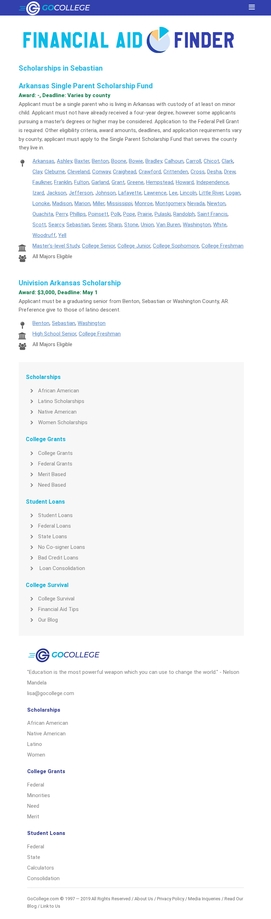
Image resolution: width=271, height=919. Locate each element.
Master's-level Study (55, 246)
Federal (35, 785)
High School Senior (54, 334)
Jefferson (81, 193)
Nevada (196, 203)
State (33, 857)
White (220, 224)
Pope (129, 214)
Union (147, 224)
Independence (212, 182)
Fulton (81, 182)
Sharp (115, 224)
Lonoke (41, 203)
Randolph (184, 214)
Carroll (193, 161)
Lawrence (155, 193)
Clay (37, 171)
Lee (173, 193)
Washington (197, 224)
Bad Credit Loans (58, 558)
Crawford (150, 171)
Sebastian (78, 224)
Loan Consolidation (61, 568)
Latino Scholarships (61, 401)
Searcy (56, 224)
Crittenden (175, 171)
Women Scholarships (63, 422)
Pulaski (163, 214)
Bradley (153, 161)
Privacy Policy (170, 898)
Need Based (52, 485)
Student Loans (55, 515)
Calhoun (173, 161)
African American (58, 390)
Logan (233, 193)
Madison (62, 203)
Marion (82, 203)
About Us (143, 898)
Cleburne (54, 171)
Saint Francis (212, 214)
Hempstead (159, 182)
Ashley (64, 161)
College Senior (98, 246)
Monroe (144, 203)
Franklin (63, 182)
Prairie (145, 214)
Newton (216, 203)
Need (33, 806)
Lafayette (129, 193)
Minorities (38, 795)
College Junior (134, 246)
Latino (34, 744)
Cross (198, 171)
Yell (62, 235)
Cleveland (78, 171)
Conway (101, 171)
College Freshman (222, 246)
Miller (98, 203)
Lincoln (188, 193)
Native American (57, 412)
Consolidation (43, 878)
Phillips (78, 214)
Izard (38, 193)
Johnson (105, 193)
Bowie (136, 161)
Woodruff (44, 235)
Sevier (99, 224)
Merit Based (52, 474)
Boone (118, 161)
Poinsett (98, 214)
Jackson (56, 193)
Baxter (81, 161)
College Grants (55, 453)
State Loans (52, 536)
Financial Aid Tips (58, 609)
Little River (211, 193)
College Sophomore (176, 246)
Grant (118, 182)
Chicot (211, 161)
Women (36, 755)
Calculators (40, 868)
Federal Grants (55, 464)
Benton (100, 161)
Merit (33, 816)
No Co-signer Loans (61, 547)
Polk (116, 214)
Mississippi (119, 203)
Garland (100, 182)
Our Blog (48, 620)
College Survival (56, 598)
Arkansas (43, 161)
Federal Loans (54, 526)
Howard (185, 182)
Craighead (124, 171)
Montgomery (170, 203)
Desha (214, 171)
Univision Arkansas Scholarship (70, 283)
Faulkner (42, 182)
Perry (61, 214)
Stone (131, 224)
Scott (39, 224)
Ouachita (42, 214)
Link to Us (50, 906)
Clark (227, 161)
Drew (229, 171)
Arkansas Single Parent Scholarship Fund (86, 86)
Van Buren (168, 224)
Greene (135, 182)
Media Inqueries (204, 898)
